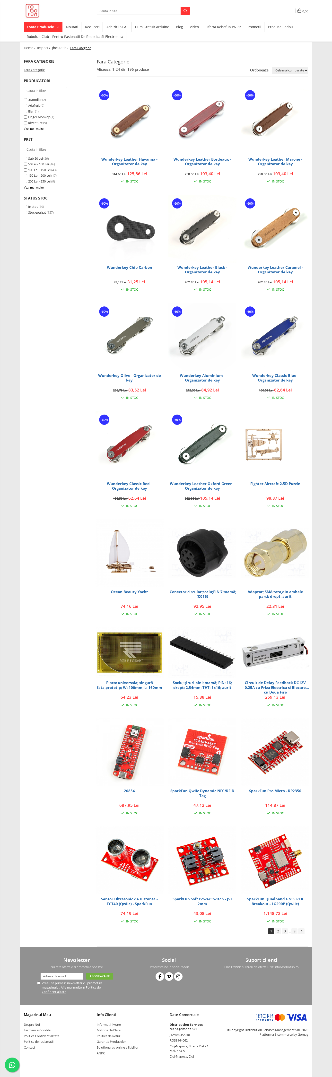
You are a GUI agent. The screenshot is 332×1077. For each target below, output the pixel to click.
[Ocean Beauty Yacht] (130, 553)
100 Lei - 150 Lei (39, 170)
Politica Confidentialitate (41, 1036)
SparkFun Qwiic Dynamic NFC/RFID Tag (202, 793)
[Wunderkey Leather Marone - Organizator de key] (275, 121)
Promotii (254, 27)
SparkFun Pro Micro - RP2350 (275, 791)
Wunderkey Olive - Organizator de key (129, 378)
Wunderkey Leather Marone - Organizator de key (275, 161)
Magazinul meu (37, 1014)
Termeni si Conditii (37, 1030)
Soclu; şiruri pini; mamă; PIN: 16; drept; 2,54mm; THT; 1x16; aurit (202, 685)
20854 (129, 791)
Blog (179, 27)
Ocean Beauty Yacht (129, 592)
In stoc (33, 206)
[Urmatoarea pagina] (301, 931)
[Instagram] (178, 976)
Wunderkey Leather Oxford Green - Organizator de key (202, 486)
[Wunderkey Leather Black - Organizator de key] (202, 229)
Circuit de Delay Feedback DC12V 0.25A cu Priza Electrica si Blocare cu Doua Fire (275, 687)
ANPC (101, 1053)
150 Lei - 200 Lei (39, 175)
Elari (31, 111)
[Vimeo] (169, 976)
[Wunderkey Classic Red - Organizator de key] (130, 445)
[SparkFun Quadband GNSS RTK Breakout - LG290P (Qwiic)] (275, 860)
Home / (30, 47)
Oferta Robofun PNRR (223, 27)
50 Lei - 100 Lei (38, 164)
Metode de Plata (109, 1030)
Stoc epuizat (37, 212)
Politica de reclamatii (38, 1041)
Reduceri (92, 27)
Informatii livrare (109, 1024)
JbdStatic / (61, 47)
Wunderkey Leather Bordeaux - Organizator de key (202, 161)
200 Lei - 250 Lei (39, 181)
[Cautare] (185, 11)
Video (194, 27)
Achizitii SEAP (117, 27)
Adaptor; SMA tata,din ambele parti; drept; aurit (275, 594)
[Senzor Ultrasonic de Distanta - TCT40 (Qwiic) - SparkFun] (130, 860)
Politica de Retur (108, 1036)
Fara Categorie (34, 70)
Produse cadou (280, 27)
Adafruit (34, 105)
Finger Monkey (39, 117)
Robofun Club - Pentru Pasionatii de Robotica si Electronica (75, 36)
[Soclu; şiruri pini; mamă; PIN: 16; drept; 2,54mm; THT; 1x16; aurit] (202, 652)
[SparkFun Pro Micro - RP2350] (275, 752)
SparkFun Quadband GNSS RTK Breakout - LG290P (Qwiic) (275, 901)
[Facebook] (160, 976)
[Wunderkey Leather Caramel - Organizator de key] (275, 229)
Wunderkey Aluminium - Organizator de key (202, 378)
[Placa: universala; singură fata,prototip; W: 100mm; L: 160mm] (130, 652)
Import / (44, 47)
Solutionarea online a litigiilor (118, 1047)
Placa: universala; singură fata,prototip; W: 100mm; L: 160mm (129, 685)
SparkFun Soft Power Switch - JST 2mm (202, 901)
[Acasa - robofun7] (48, 10)
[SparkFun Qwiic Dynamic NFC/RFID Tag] (202, 752)
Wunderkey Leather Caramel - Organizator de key (275, 270)
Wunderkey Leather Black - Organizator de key (202, 270)
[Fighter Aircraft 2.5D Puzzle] (275, 445)
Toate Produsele (41, 27)
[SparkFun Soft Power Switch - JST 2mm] (202, 860)
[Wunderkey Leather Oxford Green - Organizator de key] (202, 445)
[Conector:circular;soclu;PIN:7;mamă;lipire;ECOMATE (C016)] (202, 553)
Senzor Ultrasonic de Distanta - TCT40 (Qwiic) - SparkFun (129, 901)
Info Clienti (106, 1014)
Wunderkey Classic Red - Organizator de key (129, 486)
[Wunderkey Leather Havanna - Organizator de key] (130, 121)
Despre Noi (32, 1024)
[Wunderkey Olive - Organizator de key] (130, 337)
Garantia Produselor (111, 1041)
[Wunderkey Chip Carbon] (130, 229)
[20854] (130, 752)
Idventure (35, 123)
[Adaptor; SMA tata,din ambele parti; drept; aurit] (275, 553)
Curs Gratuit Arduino (152, 27)
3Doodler (35, 99)
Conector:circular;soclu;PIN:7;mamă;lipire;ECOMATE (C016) (203, 594)
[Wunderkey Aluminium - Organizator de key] (202, 337)
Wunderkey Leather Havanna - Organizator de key (129, 161)
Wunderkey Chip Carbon (129, 267)
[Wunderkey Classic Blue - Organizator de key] (275, 337)
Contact (29, 1047)
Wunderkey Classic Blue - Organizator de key (275, 378)
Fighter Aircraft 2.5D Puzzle (275, 483)
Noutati (72, 27)
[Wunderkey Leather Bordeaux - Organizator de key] (202, 121)
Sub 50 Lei (35, 158)
